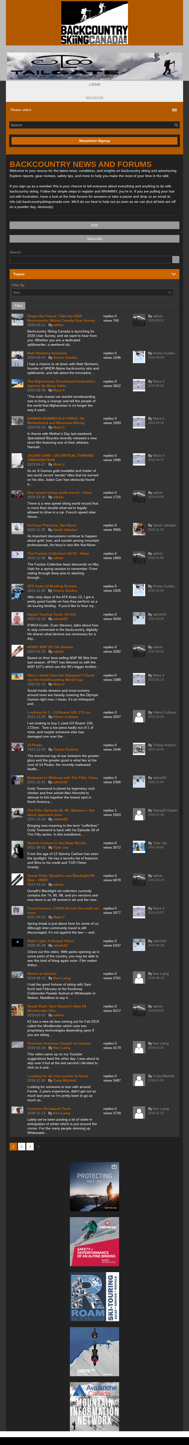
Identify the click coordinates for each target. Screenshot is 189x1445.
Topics (19, 274)
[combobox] (169, 292)
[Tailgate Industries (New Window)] (94, 66)
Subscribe (94, 239)
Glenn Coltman (66, 717)
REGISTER (94, 98)
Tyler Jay (60, 847)
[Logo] (94, 22)
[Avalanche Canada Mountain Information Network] (94, 1406)
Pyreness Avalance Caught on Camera (59, 1043)
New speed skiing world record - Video (59, 493)
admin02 (60, 619)
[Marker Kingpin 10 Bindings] (94, 1351)
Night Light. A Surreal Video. (51, 941)
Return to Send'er (42, 974)
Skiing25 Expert (165, 810)
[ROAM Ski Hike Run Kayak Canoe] (94, 1296)
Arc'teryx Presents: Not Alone (52, 525)
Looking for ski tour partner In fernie (58, 1076)
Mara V (59, 390)
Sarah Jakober (65, 530)
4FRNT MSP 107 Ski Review (50, 647)
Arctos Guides (65, 357)
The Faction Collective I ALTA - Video (58, 553)
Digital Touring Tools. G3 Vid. (52, 614)
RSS (94, 225)
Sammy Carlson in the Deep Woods (56, 843)
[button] (94, 84)
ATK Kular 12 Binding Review (51, 586)
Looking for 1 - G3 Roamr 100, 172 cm (58, 712)
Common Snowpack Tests (49, 1109)
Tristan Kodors (65, 749)
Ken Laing (62, 978)
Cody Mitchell (64, 1080)
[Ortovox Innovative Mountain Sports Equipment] (94, 1186)
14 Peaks (34, 745)
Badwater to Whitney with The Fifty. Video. (63, 778)
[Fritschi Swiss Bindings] (94, 1241)
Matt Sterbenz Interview (47, 353)
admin (58, 325)
